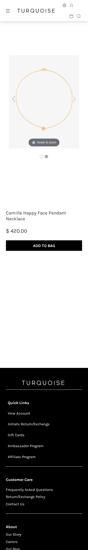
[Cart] (71, 16)
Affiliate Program (22, 457)
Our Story (13, 534)
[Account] (64, 5)
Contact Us (15, 504)
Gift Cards (16, 435)
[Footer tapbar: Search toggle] (78, 16)
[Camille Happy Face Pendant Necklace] (41, 156)
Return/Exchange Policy (25, 497)
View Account (19, 413)
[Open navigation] (11, 11)
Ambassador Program (26, 446)
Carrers (12, 542)
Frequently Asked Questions (29, 490)
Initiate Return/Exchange (29, 424)
